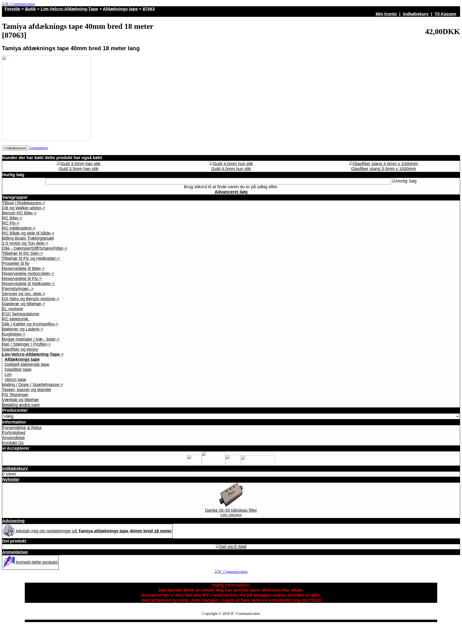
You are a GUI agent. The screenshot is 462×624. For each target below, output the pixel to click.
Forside (12, 8)
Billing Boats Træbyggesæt (28, 238)
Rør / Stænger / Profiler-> (26, 344)
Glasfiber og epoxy (20, 349)
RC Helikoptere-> (19, 228)
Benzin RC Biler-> (19, 213)
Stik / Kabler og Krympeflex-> (30, 324)
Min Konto (386, 14)
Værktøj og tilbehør (20, 399)
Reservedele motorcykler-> (28, 273)
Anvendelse (13, 437)
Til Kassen (445, 14)
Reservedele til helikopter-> (28, 283)
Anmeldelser (38, 148)
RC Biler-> (12, 218)
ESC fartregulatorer (20, 314)
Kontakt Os (13, 442)
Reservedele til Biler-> (23, 268)
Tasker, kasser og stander (26, 389)
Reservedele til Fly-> (22, 278)
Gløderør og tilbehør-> (23, 303)
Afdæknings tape (120, 8)
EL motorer (12, 308)
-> (33, 354)
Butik (30, 8)
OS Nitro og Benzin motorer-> (30, 298)
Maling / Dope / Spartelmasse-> (32, 384)
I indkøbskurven (15, 148)
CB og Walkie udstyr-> (23, 208)
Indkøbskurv (416, 14)
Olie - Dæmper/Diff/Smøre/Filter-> (34, 248)
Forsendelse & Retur (22, 427)
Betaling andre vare (21, 404)
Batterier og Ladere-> (22, 329)
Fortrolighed (13, 432)
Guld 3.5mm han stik (78, 168)
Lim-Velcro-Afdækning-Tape (69, 8)
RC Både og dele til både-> (28, 233)
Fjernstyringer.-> (18, 288)
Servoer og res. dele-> (23, 293)
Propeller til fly (15, 263)
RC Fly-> (10, 223)
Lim (8, 374)
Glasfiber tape (18, 369)
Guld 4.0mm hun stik (231, 168)
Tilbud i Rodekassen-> (23, 202)
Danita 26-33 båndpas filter (231, 510)
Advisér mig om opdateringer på (94, 531)
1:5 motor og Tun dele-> (25, 243)
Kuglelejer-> (14, 334)
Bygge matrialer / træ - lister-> (31, 339)
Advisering (13, 520)
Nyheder (10, 479)
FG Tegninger (15, 394)
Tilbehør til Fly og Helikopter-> (31, 258)
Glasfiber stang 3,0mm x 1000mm (383, 168)
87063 (149, 8)
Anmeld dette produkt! (37, 562)
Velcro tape (15, 379)
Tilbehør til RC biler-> (22, 253)
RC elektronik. (15, 319)
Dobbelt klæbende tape (27, 364)
